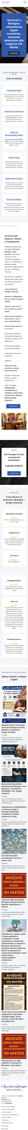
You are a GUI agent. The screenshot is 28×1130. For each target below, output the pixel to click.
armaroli (5, 735)
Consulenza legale (14, 90)
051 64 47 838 (14, 53)
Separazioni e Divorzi (14, 178)
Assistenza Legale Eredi (14, 111)
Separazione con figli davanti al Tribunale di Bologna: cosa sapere (11, 1062)
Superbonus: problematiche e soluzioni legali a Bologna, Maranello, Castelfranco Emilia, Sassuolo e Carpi (14, 811)
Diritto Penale (14, 158)
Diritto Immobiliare (14, 199)
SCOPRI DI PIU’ (13, 406)
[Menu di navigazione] (25, 2)
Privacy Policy (4, 1126)
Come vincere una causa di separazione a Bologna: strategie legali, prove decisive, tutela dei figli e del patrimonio (14, 1016)
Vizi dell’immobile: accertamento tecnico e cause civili (12, 858)
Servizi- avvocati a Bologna (8, 1106)
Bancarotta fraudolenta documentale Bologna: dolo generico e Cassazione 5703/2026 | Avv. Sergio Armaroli (14, 788)
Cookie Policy (4, 1128)
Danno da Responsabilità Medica (10, 1114)
